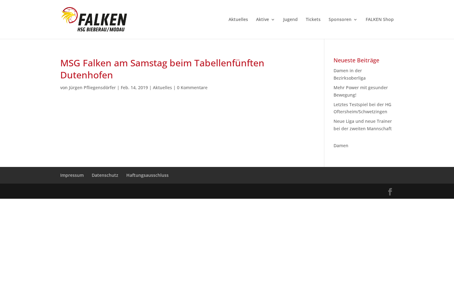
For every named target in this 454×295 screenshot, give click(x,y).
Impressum (72, 175)
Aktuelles (238, 19)
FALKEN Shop (380, 19)
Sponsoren (340, 19)
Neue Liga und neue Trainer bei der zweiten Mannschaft (363, 128)
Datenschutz (105, 175)
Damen (341, 145)
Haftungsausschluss (147, 175)
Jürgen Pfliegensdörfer (92, 87)
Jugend (290, 19)
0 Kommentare (192, 87)
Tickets (313, 19)
